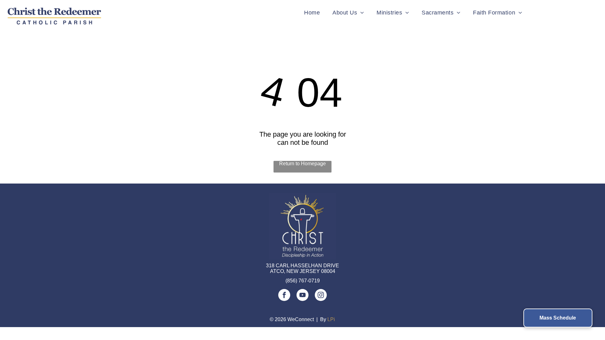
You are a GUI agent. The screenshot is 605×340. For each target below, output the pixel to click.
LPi (331, 319)
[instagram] (321, 296)
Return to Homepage (302, 163)
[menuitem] (312, 12)
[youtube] (302, 296)
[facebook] (284, 296)
